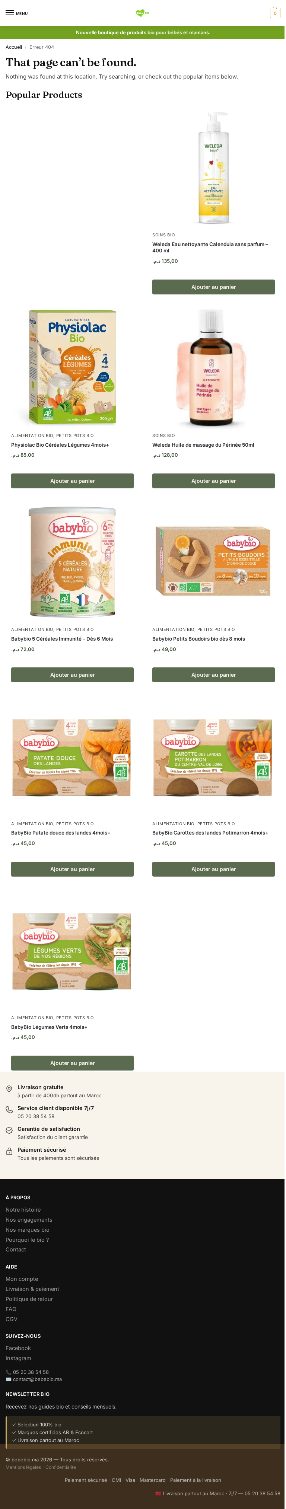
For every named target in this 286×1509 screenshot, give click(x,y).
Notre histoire (23, 1209)
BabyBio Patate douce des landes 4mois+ (61, 833)
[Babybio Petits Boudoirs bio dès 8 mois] (213, 562)
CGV (12, 1319)
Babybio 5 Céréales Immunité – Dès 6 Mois (62, 639)
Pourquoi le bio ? (27, 1240)
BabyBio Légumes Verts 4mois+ (49, 1027)
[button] (274, 13)
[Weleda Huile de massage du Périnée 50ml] (213, 368)
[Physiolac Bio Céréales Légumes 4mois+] (72, 368)
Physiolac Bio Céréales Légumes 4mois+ (60, 445)
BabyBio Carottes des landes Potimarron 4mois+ (210, 833)
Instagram (18, 1358)
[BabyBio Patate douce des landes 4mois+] (72, 756)
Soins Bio (163, 234)
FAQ (11, 1309)
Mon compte (22, 1279)
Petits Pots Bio (75, 435)
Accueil (14, 47)
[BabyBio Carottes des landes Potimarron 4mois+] (213, 756)
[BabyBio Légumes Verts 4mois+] (72, 950)
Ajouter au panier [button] (213, 287)
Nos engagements (29, 1219)
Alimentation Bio (32, 435)
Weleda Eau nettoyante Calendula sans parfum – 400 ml (210, 247)
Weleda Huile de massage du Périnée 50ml (203, 445)
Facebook (18, 1348)
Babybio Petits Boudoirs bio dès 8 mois (198, 639)
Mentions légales (23, 1467)
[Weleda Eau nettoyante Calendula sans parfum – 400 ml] (213, 167)
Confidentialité (60, 1467)
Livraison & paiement (32, 1289)
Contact (16, 1249)
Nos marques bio (28, 1229)
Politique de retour (29, 1299)
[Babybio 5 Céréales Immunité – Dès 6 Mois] (72, 562)
